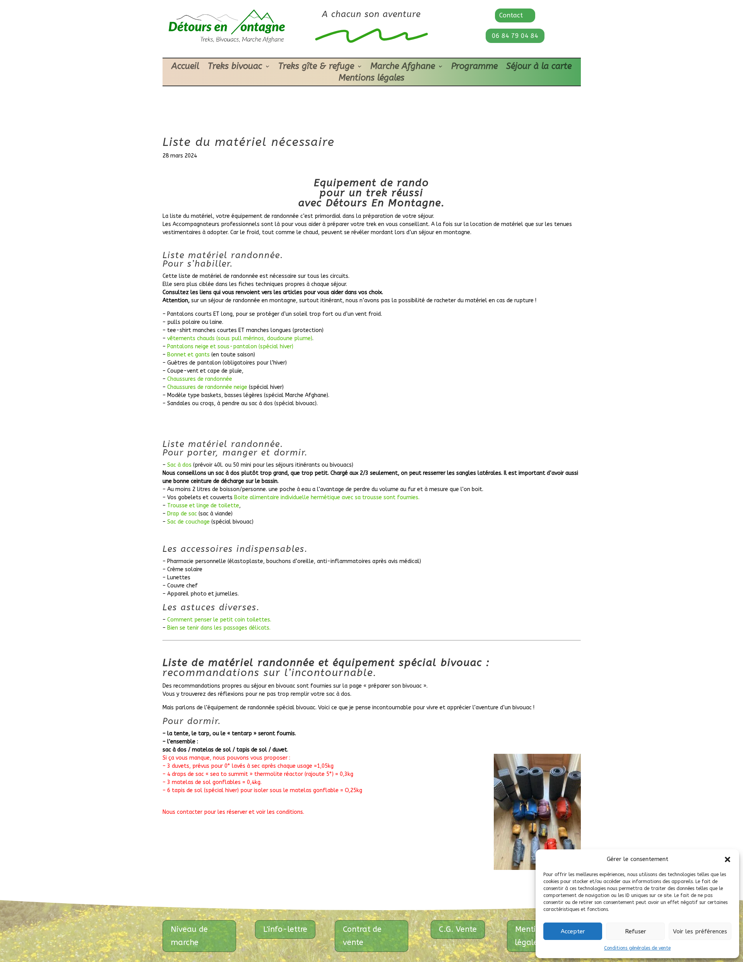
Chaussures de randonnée (199, 379)
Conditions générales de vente (637, 948)
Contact (511, 15)
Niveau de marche (189, 936)
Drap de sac (183, 513)
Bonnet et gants (188, 354)
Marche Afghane (402, 67)
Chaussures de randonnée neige (207, 387)
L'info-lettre (285, 929)
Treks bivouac (235, 67)
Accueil (185, 67)
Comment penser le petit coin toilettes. (219, 619)
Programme (474, 67)
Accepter (573, 931)
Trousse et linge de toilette (203, 505)
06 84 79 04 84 (515, 35)
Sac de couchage (188, 522)
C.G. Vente (458, 929)
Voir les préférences (700, 931)
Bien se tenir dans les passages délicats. (218, 628)
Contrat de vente (362, 936)
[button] (727, 859)
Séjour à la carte (539, 67)
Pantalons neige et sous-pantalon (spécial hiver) (230, 346)
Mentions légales (371, 79)
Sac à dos (179, 465)
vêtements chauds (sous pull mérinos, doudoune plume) (239, 338)
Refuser (635, 931)
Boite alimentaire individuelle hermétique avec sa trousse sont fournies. (326, 497)
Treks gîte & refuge (316, 67)
